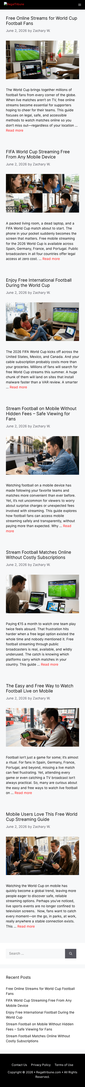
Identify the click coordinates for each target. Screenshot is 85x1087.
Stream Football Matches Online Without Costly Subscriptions (38, 555)
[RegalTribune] (13, 5)
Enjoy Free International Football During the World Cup (39, 282)
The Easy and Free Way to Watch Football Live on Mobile (39, 688)
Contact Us (19, 1065)
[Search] (70, 953)
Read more (14, 130)
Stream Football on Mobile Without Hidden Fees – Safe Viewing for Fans (41, 414)
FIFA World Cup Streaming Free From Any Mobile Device (38, 154)
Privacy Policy (41, 1065)
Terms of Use (64, 1065)
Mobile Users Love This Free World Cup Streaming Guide (41, 817)
